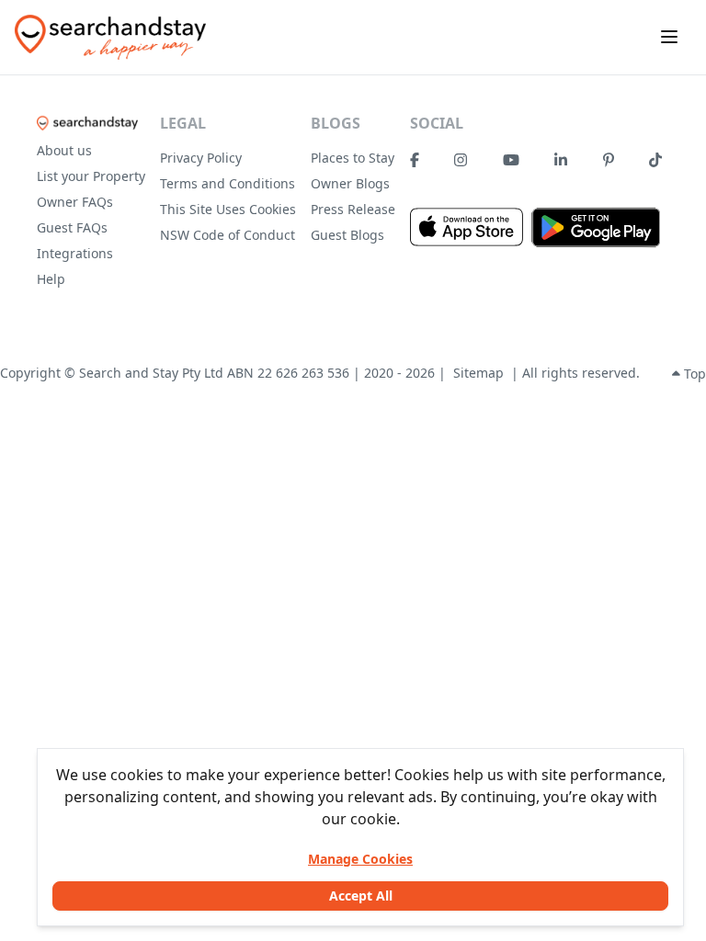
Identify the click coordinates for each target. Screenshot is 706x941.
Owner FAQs (75, 201)
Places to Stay (352, 157)
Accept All (361, 895)
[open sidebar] (669, 37)
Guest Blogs (347, 235)
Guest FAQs (72, 227)
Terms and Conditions (227, 183)
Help (51, 279)
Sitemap (478, 372)
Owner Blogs (350, 183)
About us (64, 150)
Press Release (353, 209)
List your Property (91, 176)
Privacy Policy (201, 157)
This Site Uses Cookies (228, 209)
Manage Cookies (360, 858)
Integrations (75, 253)
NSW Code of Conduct (227, 235)
